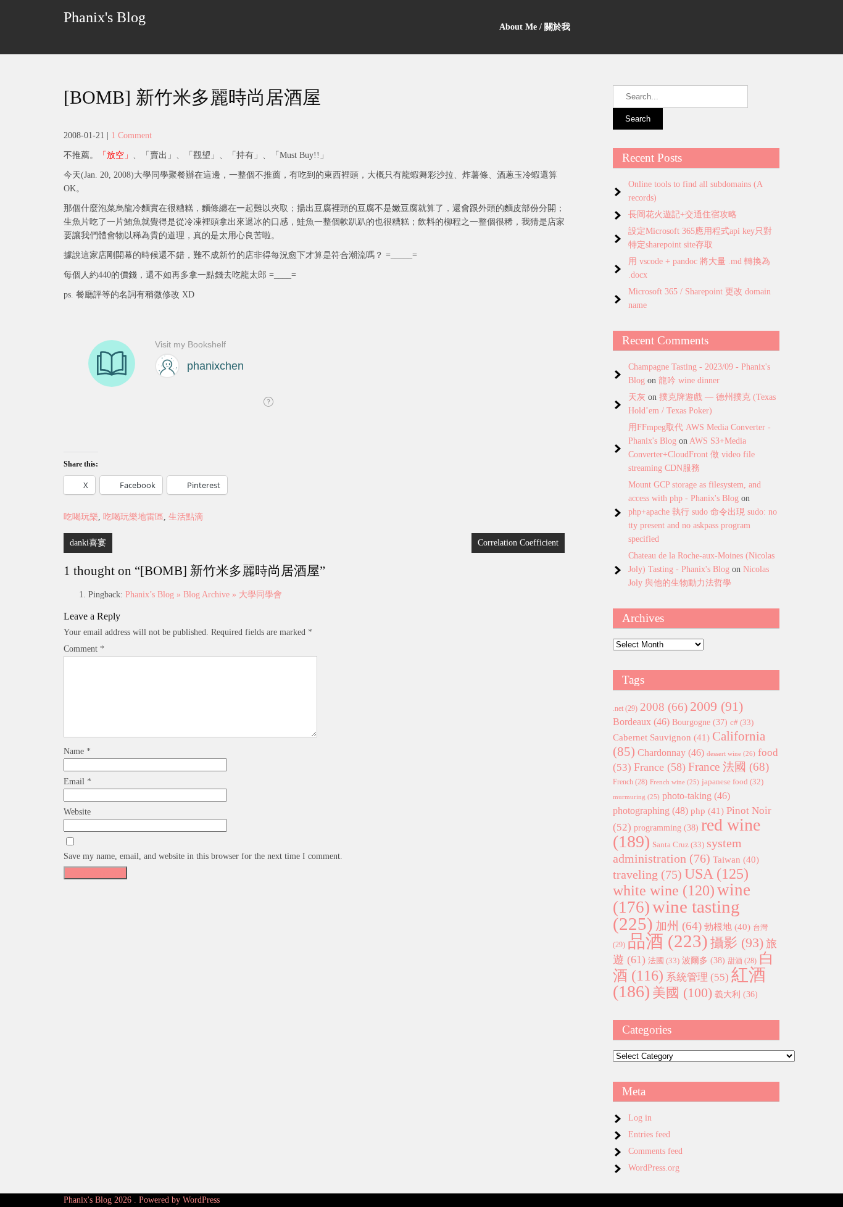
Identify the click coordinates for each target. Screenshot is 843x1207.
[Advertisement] (314, 971)
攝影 (736, 942)
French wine (674, 782)
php (707, 811)
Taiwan (736, 860)
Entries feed (649, 1134)
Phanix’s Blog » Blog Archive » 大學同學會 (203, 594)
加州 (678, 925)
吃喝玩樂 (81, 516)
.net (625, 708)
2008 (663, 706)
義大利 (736, 994)
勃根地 (727, 927)
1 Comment (131, 135)
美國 (682, 992)
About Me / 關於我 (534, 26)
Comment (84, 648)
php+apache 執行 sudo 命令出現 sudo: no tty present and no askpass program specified (702, 525)
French (630, 782)
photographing (650, 810)
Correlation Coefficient (518, 542)
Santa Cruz (678, 844)
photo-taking (696, 795)
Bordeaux (641, 721)
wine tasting (676, 915)
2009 (716, 706)
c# (742, 722)
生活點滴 (185, 516)
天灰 (637, 397)
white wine (664, 890)
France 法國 (728, 766)
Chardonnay (670, 752)
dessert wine (731, 753)
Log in (640, 1117)
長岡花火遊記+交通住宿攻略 (682, 214)
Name (77, 751)
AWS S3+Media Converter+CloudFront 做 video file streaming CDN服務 (691, 454)
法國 (663, 960)
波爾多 (703, 960)
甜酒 (742, 961)
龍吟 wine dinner (689, 380)
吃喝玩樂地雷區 (133, 516)
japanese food (732, 782)
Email (77, 781)
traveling (647, 874)
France (660, 767)
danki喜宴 (88, 542)
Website (77, 811)
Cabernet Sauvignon (661, 737)
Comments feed (655, 1151)
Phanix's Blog (105, 17)
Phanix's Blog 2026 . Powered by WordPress (142, 1200)
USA (716, 873)
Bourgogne (700, 722)
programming (666, 827)
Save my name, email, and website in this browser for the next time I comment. (203, 856)
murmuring (636, 797)
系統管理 (697, 977)
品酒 (668, 941)
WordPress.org (653, 1167)
